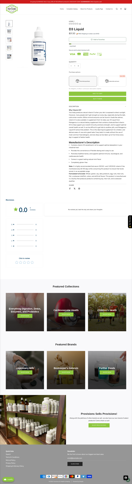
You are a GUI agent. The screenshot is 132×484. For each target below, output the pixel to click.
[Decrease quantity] (71, 66)
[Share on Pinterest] (79, 188)
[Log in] (121, 9)
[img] (73, 24)
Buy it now (97, 99)
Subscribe (75, 464)
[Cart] (125, 9)
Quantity (72, 62)
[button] (16, 46)
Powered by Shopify (78, 481)
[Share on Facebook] (70, 188)
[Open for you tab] (125, 477)
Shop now (25, 316)
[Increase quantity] (78, 66)
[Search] (117, 9)
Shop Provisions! (99, 425)
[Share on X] (74, 188)
